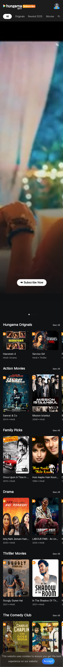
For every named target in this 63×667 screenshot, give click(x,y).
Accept (48, 661)
